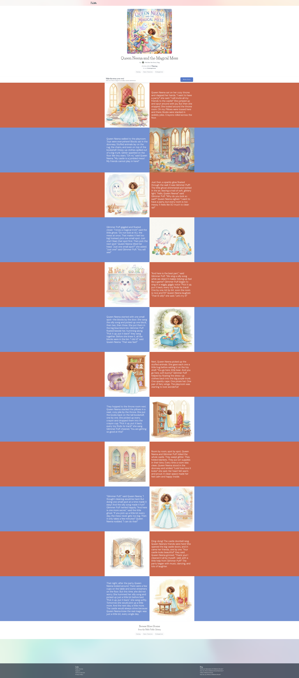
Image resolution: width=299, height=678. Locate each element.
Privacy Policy (79, 674)
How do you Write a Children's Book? (210, 674)
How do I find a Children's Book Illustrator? (212, 671)
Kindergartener (159, 72)
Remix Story (187, 79)
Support (77, 671)
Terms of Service (80, 672)
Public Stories (79, 669)
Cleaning (138, 72)
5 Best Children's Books (206, 672)
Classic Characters (148, 72)
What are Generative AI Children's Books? (211, 669)
